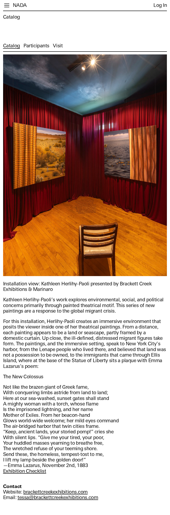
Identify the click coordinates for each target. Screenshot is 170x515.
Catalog (11, 17)
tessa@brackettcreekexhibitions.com (57, 497)
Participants (36, 45)
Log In (160, 5)
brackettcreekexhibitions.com (55, 492)
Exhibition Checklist (24, 471)
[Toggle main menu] (6, 5)
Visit (58, 45)
